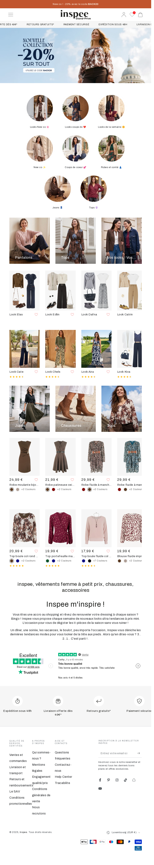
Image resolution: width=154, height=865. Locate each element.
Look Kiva (123, 371)
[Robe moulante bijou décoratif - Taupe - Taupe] (17, 489)
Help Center (63, 776)
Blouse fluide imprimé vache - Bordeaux (132, 556)
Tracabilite (62, 783)
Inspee (23, 832)
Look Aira (87, 371)
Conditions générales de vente (41, 795)
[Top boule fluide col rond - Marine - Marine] (83, 561)
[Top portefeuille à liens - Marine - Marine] (53, 561)
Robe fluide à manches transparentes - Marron (96, 484)
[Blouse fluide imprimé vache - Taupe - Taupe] (125, 561)
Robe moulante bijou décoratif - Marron (24, 484)
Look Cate (16, 371)
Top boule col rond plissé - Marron (24, 556)
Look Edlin (52, 314)
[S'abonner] (139, 753)
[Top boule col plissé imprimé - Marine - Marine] (17, 561)
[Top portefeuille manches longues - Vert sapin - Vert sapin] (47, 561)
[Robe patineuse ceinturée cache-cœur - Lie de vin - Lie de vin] (53, 489)
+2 (28, 489)
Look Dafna (89, 314)
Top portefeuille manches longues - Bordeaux (60, 556)
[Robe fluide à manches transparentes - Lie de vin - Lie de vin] (83, 489)
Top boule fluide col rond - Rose (96, 556)
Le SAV (14, 791)
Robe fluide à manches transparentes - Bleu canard (132, 484)
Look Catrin (125, 314)
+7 (100, 560)
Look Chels (52, 371)
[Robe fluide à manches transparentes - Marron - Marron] (125, 489)
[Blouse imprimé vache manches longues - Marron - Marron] (119, 561)
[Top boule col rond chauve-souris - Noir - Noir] (89, 561)
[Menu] (11, 15)
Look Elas (16, 314)
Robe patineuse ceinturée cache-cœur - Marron (60, 484)
